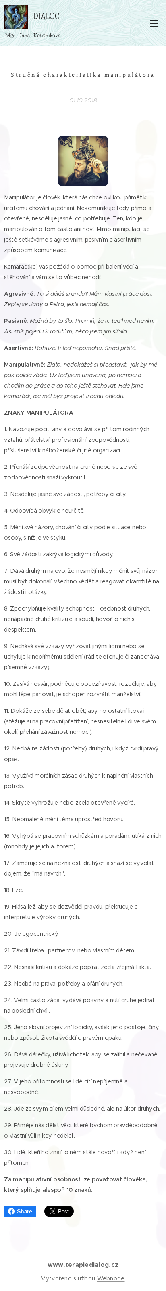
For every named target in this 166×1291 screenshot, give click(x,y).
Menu (154, 23)
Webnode (111, 1278)
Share (24, 1211)
